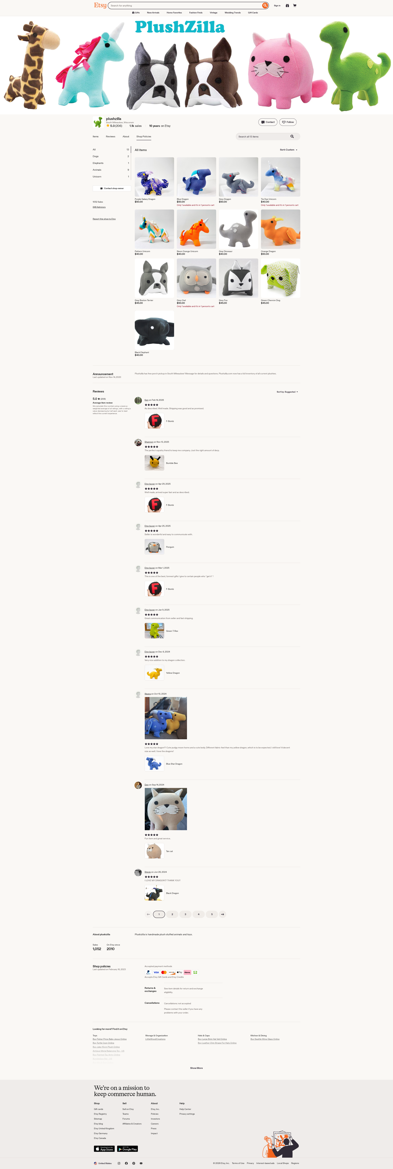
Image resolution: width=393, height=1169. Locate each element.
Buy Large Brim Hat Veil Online (212, 1039)
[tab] (112, 149)
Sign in (277, 5)
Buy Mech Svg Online (103, 1062)
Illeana (148, 694)
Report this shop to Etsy (104, 219)
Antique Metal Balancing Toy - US (108, 1051)
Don (147, 784)
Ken (146, 400)
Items (96, 136)
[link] (148, 914)
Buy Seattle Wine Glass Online (265, 1039)
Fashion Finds (195, 12)
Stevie (148, 872)
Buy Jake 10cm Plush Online (106, 1047)
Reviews (110, 136)
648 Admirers (99, 207)
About (126, 136)
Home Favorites (174, 12)
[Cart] (294, 5)
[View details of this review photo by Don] (166, 809)
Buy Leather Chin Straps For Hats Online (217, 1043)
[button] (267, 122)
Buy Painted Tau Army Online (106, 1054)
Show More (196, 1068)
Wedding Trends (233, 12)
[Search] (265, 5)
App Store (104, 1149)
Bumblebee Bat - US (102, 1058)
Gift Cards (253, 12)
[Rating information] (108, 126)
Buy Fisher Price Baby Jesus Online (110, 1039)
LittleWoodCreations (155, 1039)
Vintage (213, 12)
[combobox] (184, 5)
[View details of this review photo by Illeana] (166, 718)
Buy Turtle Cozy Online (103, 1043)
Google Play (127, 1149)
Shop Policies (143, 136)
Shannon (149, 442)
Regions (295, 1163)
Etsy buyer (150, 484)
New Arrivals (153, 12)
